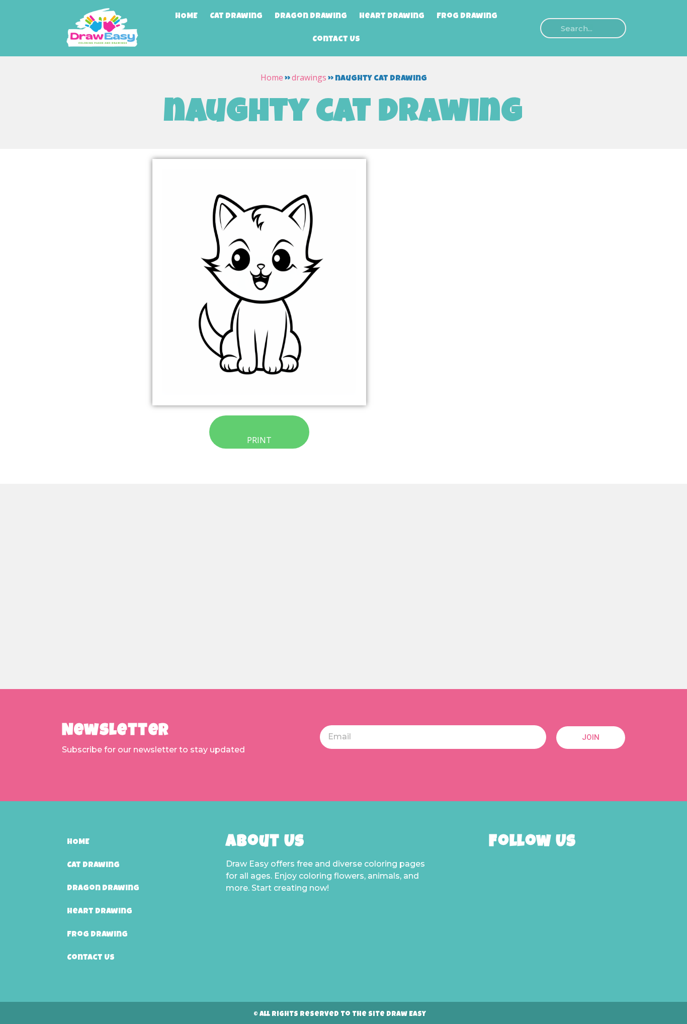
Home (272, 77)
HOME (186, 17)
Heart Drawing (391, 17)
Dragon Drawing (311, 17)
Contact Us (336, 40)
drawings (309, 77)
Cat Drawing (236, 17)
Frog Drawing (467, 17)
